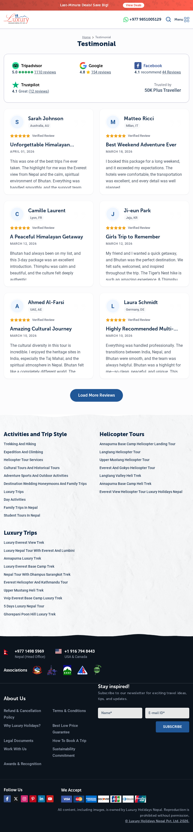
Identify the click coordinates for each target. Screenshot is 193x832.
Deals (133, 5)
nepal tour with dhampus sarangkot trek (37, 574)
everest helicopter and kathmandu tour (36, 582)
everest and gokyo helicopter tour (127, 468)
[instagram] (24, 798)
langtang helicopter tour (120, 452)
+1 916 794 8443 (80, 651)
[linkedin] (41, 798)
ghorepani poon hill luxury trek (30, 614)
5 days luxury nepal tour (24, 606)
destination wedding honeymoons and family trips (45, 484)
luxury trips (14, 492)
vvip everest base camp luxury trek (33, 598)
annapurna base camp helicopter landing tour (137, 444)
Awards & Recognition (22, 764)
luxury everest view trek (24, 542)
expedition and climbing (23, 452)
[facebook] (7, 798)
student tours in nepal (22, 515)
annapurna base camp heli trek (125, 484)
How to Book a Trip (69, 740)
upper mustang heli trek (23, 590)
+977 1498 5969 (29, 651)
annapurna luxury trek (22, 558)
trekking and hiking (20, 444)
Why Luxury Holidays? (22, 725)
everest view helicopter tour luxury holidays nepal (141, 492)
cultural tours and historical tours (32, 468)
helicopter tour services (23, 460)
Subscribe (172, 727)
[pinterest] (32, 798)
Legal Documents (18, 740)
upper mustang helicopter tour (125, 460)
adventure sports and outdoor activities (36, 476)
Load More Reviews (96, 395)
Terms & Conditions (69, 711)
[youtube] (50, 798)
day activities (15, 499)
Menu (178, 19)
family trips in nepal (21, 508)
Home (86, 37)
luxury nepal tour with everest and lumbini (39, 551)
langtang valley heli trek (120, 476)
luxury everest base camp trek (29, 566)
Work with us (15, 749)
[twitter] (15, 798)
